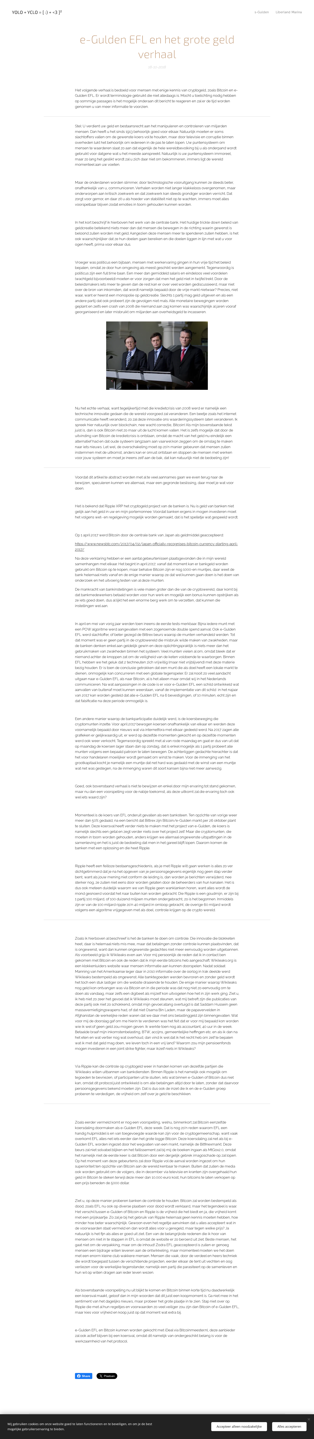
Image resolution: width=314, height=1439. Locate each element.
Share (86, 1376)
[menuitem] (263, 12)
